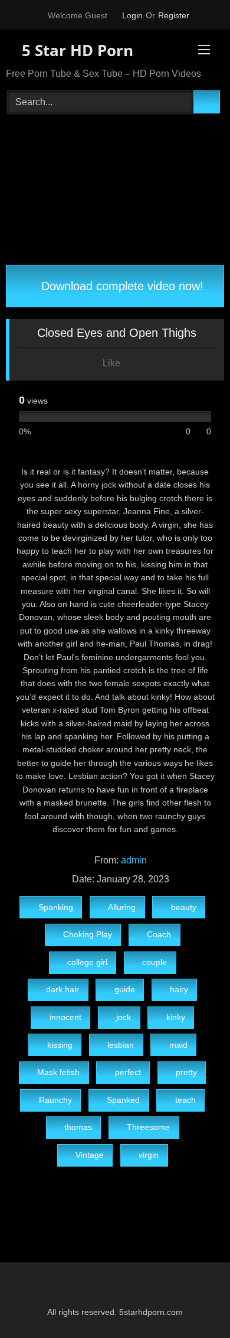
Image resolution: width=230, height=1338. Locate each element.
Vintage (89, 1155)
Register (173, 15)
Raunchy (55, 1100)
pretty (186, 1072)
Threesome (148, 1127)
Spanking (55, 907)
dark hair (62, 989)
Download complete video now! (120, 286)
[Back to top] (194, 1302)
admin (134, 860)
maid (178, 1045)
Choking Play (87, 934)
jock (123, 1017)
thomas (78, 1127)
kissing (60, 1045)
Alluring (122, 907)
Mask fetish (58, 1072)
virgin (149, 1155)
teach (185, 1100)
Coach (159, 934)
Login (132, 15)
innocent (65, 1017)
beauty (183, 907)
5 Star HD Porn (75, 50)
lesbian (120, 1045)
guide (124, 989)
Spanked (123, 1100)
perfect (128, 1072)
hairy (179, 989)
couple (154, 962)
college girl (87, 962)
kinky (175, 1017)
